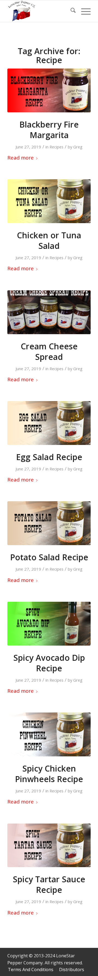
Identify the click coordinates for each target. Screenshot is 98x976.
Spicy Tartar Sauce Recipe (49, 884)
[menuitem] (70, 11)
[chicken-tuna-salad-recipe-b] (49, 201)
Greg (77, 146)
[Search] (70, 11)
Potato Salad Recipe (49, 557)
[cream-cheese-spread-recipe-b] (49, 312)
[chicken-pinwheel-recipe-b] (49, 734)
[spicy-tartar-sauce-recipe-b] (49, 845)
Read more (20, 157)
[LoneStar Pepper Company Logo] (40, 11)
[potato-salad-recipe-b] (49, 523)
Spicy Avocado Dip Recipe (49, 663)
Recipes (56, 146)
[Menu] (83, 11)
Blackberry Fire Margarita (49, 130)
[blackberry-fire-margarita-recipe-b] (49, 90)
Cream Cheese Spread (49, 351)
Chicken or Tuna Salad (49, 240)
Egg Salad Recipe (49, 457)
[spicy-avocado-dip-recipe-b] (49, 624)
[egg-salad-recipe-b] (49, 423)
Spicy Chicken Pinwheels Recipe (49, 774)
